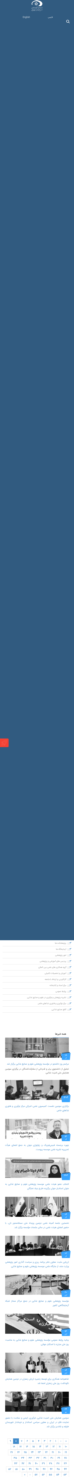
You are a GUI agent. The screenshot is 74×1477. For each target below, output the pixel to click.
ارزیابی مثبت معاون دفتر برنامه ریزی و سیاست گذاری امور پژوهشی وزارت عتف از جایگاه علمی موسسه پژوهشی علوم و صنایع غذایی (37, 1264)
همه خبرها (60, 1034)
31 (45, 1458)
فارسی (50, 17)
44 (65, 1469)
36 (65, 1463)
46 (51, 1469)
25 (25, 1452)
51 (16, 1469)
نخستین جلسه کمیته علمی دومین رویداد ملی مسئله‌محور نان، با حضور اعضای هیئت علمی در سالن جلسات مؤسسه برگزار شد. (37, 1225)
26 (18, 1452)
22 (46, 1452)
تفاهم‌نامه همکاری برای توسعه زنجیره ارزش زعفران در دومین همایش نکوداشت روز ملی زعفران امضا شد (37, 1381)
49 (30, 1469)
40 (36, 1463)
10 (66, 1447)
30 (51, 1458)
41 (30, 1463)
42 (23, 1463)
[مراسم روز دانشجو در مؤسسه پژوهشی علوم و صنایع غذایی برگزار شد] (37, 1048)
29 (58, 1458)
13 (47, 1447)
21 (53, 1452)
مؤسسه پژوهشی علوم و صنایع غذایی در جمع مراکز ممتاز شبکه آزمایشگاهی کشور (37, 1303)
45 (58, 1469)
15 (33, 1447)
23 (39, 1452)
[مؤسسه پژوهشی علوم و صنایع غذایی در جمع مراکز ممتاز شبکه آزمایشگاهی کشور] (37, 1285)
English (26, 17)
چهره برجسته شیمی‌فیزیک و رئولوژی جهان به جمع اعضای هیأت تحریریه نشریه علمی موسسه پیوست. (37, 1147)
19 (66, 1452)
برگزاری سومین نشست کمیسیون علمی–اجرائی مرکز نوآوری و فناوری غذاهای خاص (37, 1108)
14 (40, 1447)
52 (9, 1469)
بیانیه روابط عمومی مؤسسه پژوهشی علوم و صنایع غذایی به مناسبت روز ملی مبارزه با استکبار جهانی (37, 1342)
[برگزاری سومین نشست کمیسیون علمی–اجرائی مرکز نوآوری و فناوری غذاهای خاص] (37, 1090)
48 (37, 1469)
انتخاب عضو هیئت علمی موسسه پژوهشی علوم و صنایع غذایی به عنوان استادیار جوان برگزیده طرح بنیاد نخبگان (37, 1186)
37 (58, 1463)
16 (27, 1447)
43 (15, 1463)
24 (32, 1452)
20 (59, 1452)
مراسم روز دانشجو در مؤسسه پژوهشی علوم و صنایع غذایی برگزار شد (38, 1064)
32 (37, 1458)
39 (43, 1463)
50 (23, 1469)
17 (20, 1447)
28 (65, 1458)
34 (22, 1458)
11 (60, 1447)
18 (14, 1447)
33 (30, 1458)
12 (53, 1447)
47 (44, 1469)
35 (15, 1458)
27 (11, 1452)
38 (50, 1463)
